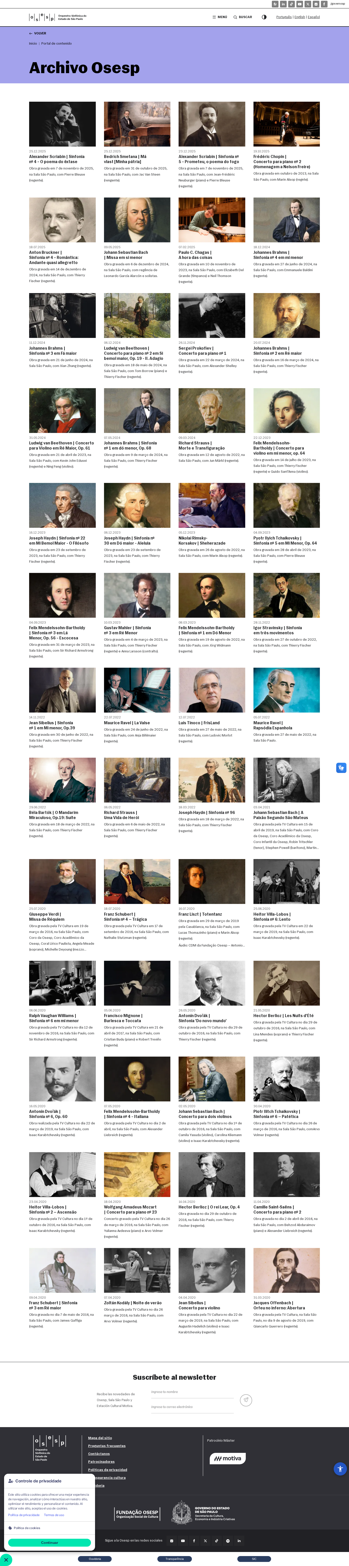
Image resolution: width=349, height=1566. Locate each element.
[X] (308, 4)
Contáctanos (99, 1454)
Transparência (175, 1558)
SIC (254, 1558)
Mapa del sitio (100, 1438)
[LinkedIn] (283, 4)
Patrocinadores (101, 1462)
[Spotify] (228, 1541)
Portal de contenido (56, 44)
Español (314, 17)
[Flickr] (275, 4)
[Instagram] (316, 4)
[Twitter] (205, 1541)
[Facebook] (324, 4)
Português (284, 17)
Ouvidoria (96, 1486)
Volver (40, 33)
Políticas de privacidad (107, 1470)
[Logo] (59, 17)
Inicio (33, 44)
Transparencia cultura (107, 1478)
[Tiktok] (291, 4)
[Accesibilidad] (340, 1469)
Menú (222, 17)
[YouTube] (300, 4)
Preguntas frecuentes (107, 1446)
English (300, 17)
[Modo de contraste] (264, 17)
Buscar (245, 17)
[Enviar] (246, 1400)
